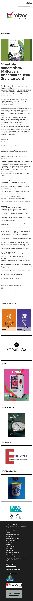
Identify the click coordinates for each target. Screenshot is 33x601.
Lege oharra (9, 569)
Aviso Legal (17, 569)
